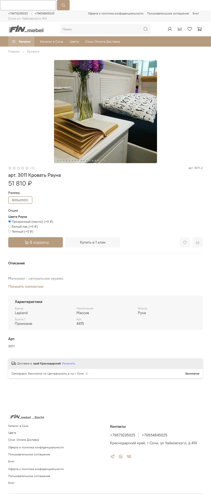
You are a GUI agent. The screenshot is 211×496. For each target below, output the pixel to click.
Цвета (74, 41)
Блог (196, 13)
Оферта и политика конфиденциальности (115, 13)
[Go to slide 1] (58, 160)
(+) (32, 221)
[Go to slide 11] (87, 160)
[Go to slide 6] (72, 160)
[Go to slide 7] (75, 160)
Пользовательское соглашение (168, 13)
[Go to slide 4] (66, 160)
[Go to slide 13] (92, 160)
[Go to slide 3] (63, 160)
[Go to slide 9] (81, 160)
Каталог (25, 41)
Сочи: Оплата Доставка (102, 41)
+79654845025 (44, 13)
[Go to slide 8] (78, 160)
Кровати (33, 51)
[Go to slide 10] (84, 160)
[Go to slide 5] (69, 160)
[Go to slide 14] (95, 160)
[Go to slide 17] (104, 160)
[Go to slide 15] (98, 160)
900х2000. (20, 200)
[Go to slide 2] (61, 160)
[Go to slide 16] (101, 160)
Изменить (68, 363)
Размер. (14, 193)
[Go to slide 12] (89, 160)
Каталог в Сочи (51, 41)
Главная (14, 51)
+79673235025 (18, 13)
